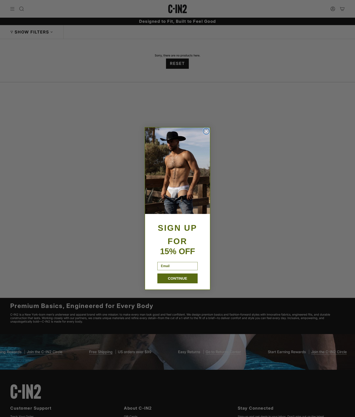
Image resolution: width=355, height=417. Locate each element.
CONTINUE (177, 278)
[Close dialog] (206, 131)
